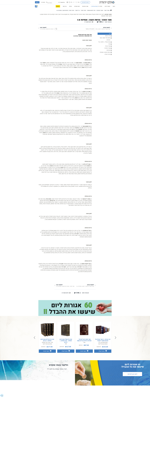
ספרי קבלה (107, 46)
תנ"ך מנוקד (107, 35)
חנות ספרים (77, 6)
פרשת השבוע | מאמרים (105, 52)
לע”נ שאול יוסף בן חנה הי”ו (58, 369)
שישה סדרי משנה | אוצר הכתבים (105, 39)
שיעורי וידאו (107, 6)
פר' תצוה (77, 10)
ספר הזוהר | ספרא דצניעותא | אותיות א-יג (49, 28)
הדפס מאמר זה (87, 22)
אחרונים (108, 50)
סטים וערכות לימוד (102, 344)
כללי (99, 342)
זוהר (109, 44)
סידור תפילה (107, 54)
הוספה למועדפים (85, 2)
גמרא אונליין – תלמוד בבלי (104, 42)
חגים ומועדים (104, 342)
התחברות (43, 2)
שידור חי (96, 6)
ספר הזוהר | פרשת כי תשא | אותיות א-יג (101, 28)
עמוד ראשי (107, 10)
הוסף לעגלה (102, 351)
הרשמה (37, 2)
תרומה (57, 6)
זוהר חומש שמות (91, 10)
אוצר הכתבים (85, 6)
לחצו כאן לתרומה (132, 374)
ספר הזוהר (83, 10)
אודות (70, 6)
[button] (2, 395)
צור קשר (64, 6)
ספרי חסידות (107, 48)
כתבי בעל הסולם (46, 342)
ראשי (114, 6)
